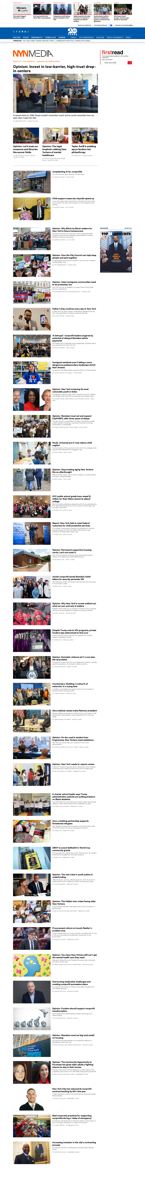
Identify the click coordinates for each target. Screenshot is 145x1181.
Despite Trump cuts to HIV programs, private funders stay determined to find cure (74, 631)
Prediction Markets (115, 37)
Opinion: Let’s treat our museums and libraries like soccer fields (25, 149)
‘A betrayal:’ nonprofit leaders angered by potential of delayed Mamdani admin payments (72, 338)
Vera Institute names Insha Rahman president (74, 710)
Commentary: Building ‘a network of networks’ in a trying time (70, 685)
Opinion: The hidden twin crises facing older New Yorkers (74, 902)
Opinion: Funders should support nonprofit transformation (73, 1009)
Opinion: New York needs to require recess (73, 764)
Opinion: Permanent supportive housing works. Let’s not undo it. (72, 551)
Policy (26, 37)
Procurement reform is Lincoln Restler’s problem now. (72, 929)
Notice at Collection (84, 25)
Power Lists (50, 37)
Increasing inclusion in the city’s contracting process (74, 1143)
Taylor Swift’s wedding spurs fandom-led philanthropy (84, 149)
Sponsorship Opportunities (48, 61)
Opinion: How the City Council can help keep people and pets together (74, 256)
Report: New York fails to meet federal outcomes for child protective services (71, 524)
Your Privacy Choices (100, 25)
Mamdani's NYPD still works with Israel (73, 40)
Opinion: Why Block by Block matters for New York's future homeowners (72, 229)
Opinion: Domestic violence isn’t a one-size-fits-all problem (74, 658)
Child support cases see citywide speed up (73, 198)
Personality (37, 37)
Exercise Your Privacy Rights (124, 25)
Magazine (100, 37)
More (128, 37)
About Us (17, 61)
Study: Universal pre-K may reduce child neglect (72, 444)
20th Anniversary (86, 37)
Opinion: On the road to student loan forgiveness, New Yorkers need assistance (73, 738)
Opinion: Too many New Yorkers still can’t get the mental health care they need (74, 956)
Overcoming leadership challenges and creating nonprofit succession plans (71, 983)
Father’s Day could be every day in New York (74, 308)
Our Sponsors (29, 61)
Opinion (62, 37)
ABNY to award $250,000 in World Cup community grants (71, 849)
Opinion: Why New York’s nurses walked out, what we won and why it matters (74, 604)
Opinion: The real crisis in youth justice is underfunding (72, 875)
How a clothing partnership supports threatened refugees (70, 822)
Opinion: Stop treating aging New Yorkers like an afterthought (72, 470)
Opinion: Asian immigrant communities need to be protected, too (74, 283)
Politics (16, 37)
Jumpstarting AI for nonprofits (67, 171)
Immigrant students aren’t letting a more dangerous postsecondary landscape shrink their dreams (74, 365)
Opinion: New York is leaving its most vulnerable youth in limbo (70, 390)
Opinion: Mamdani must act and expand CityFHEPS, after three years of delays (71, 417)
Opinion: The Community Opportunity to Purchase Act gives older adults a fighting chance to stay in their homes (72, 1064)
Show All (128, 228)
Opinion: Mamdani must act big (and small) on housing (73, 1036)
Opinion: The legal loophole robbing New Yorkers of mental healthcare (54, 150)
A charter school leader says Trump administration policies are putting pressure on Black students (73, 796)
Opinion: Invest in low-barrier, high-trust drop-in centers (54, 68)
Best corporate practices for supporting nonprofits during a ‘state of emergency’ (72, 1117)
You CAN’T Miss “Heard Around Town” (38, 40)
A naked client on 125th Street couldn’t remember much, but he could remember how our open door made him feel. (53, 116)
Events (74, 37)
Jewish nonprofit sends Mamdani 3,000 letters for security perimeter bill (71, 578)
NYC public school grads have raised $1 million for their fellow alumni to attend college (71, 499)
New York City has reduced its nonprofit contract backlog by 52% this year (71, 1090)
